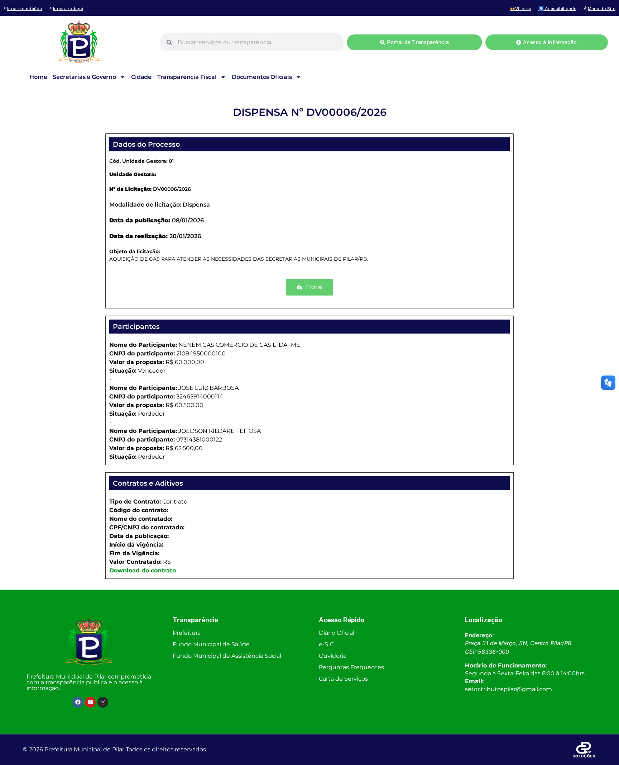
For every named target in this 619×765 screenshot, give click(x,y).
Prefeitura (187, 632)
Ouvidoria (332, 655)
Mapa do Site (601, 8)
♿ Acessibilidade (557, 8)
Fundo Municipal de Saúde (211, 644)
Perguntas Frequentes (351, 667)
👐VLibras (520, 8)
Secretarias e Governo (84, 77)
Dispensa (196, 204)
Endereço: (479, 635)
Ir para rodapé (68, 8)
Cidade (141, 77)
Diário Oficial (336, 632)
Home (38, 77)
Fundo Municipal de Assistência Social (227, 655)
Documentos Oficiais (262, 77)
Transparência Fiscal (187, 77)
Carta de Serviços (343, 678)
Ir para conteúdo (24, 8)
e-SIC (326, 644)
